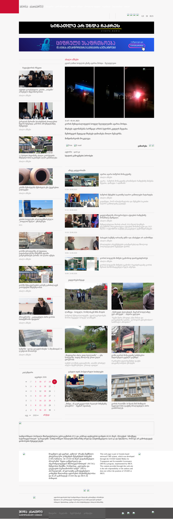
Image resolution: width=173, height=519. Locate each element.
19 (45, 391)
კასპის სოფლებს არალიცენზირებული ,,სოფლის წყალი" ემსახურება (36, 220)
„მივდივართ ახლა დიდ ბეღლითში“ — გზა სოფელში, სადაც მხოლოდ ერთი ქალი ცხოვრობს (84, 357)
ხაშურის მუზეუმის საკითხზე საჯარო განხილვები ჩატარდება (126, 195)
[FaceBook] (148, 70)
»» (56, 377)
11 (40, 386)
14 (40, 401)
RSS (20, 225)
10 (40, 382)
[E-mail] (77, 146)
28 (50, 401)
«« (25, 377)
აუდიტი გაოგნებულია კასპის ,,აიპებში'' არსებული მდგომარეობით (36, 91)
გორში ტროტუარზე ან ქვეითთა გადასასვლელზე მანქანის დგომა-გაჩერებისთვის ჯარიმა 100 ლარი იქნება (37, 253)
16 (40, 410)
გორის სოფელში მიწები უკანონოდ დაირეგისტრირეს (124, 258)
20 (45, 396)
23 (45, 410)
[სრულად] (153, 189)
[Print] (68, 146)
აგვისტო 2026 (40, 377)
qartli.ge (77, 152)
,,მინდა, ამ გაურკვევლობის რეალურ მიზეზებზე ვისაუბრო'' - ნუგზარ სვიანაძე (86, 405)
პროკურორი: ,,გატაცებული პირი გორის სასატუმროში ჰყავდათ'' (37, 318)
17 (45, 382)
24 (50, 382)
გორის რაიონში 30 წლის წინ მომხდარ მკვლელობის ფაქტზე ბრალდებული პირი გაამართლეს (130, 406)
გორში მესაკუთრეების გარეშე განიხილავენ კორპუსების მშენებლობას (38, 286)
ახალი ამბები (25, 96)
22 (45, 405)
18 (45, 386)
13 (40, 396)
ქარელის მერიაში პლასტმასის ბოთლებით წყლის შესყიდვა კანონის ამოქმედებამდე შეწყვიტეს (38, 124)
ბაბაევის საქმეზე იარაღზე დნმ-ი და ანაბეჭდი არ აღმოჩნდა (126, 238)
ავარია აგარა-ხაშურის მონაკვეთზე (115, 174)
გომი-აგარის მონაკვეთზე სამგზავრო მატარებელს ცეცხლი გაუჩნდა (128, 356)
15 (40, 405)
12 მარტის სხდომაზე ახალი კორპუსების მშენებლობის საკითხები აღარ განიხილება (38, 157)
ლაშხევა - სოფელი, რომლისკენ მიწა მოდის (85, 312)
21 (45, 401)
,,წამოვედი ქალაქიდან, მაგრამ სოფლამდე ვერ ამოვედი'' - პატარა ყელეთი (131, 313)
